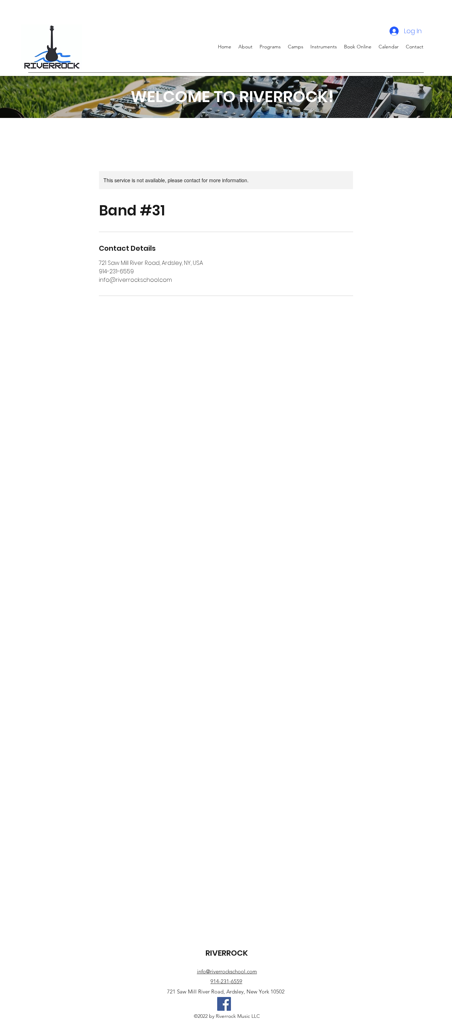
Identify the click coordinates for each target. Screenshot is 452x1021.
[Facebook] (224, 1004)
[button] (295, 46)
